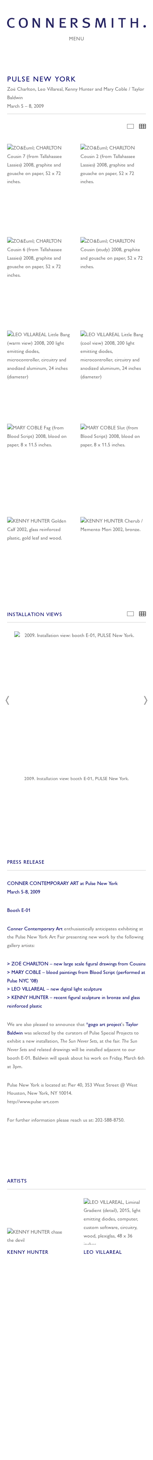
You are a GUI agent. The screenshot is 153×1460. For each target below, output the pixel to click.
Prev (7, 700)
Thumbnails (142, 126)
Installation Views (130, 613)
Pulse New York (23, 1085)
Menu (76, 38)
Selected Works (130, 126)
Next (145, 700)
